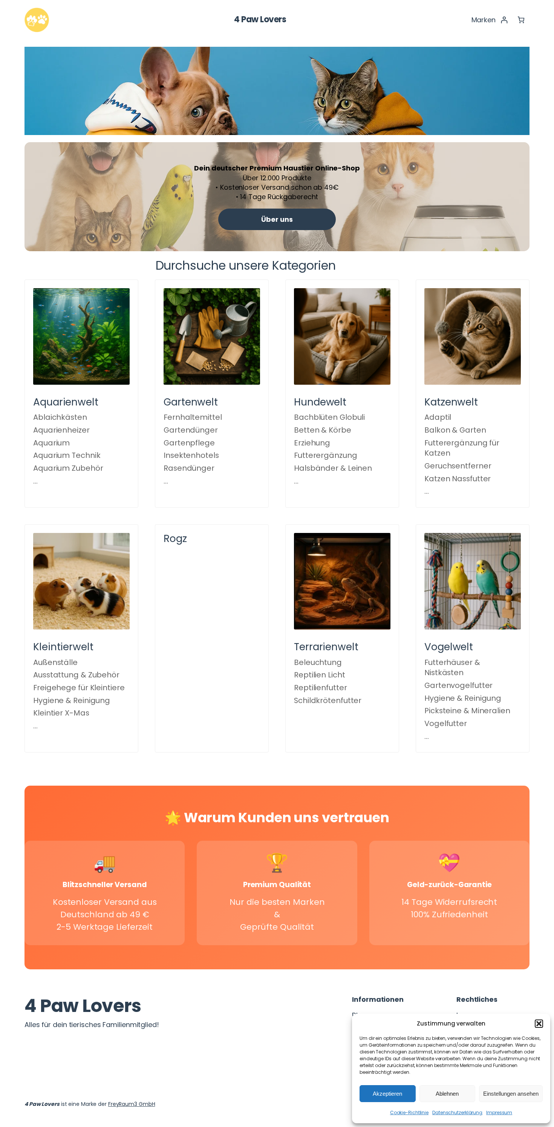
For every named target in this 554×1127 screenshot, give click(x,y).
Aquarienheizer (61, 430)
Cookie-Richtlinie (409, 1112)
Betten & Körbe (322, 430)
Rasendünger (189, 468)
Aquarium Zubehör (68, 468)
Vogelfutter (445, 723)
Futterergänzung (325, 455)
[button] (539, 1023)
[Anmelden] (504, 19)
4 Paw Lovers (260, 19)
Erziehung (312, 443)
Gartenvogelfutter (458, 685)
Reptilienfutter (320, 687)
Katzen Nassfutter (457, 478)
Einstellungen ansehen (511, 1093)
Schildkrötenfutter (327, 700)
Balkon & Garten (455, 430)
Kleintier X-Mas (61, 713)
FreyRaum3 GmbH (131, 1104)
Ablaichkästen (60, 417)
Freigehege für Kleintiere (79, 687)
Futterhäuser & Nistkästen (452, 667)
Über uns (276, 219)
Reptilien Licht (319, 674)
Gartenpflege (189, 443)
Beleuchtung (318, 662)
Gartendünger (191, 430)
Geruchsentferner (457, 466)
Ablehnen (447, 1093)
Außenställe (55, 662)
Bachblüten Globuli (329, 417)
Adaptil (437, 417)
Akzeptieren (387, 1093)
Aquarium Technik (66, 455)
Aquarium (51, 443)
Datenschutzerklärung (457, 1112)
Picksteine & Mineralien (467, 710)
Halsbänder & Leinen (333, 468)
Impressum (499, 1112)
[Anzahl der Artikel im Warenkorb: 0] (521, 19)
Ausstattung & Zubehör (76, 674)
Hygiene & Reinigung (71, 700)
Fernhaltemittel (193, 417)
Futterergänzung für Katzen (461, 448)
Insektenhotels (191, 455)
